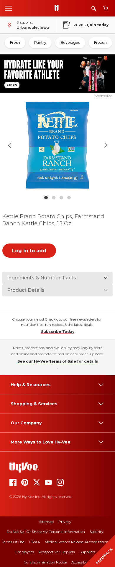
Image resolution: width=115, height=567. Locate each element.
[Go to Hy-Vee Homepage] (58, 8)
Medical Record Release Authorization (77, 542)
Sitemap (46, 521)
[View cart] (105, 8)
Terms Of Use (13, 542)
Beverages (70, 42)
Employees (24, 552)
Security (97, 531)
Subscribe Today (57, 331)
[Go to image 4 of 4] (69, 197)
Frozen (100, 42)
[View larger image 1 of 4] (57, 145)
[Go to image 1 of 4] (46, 197)
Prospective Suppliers (57, 552)
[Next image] (105, 145)
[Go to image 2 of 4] (54, 197)
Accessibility (81, 562)
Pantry (40, 42)
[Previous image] (9, 145)
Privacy (64, 521)
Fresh (15, 42)
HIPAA (34, 542)
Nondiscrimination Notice (45, 562)
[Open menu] (8, 7)
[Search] (93, 8)
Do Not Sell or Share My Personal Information (46, 531)
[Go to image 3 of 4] (61, 197)
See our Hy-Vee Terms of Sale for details (57, 361)
